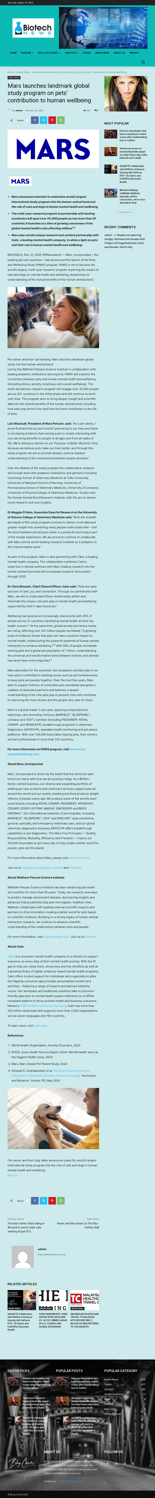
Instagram (43, 867)
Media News (23, 72)
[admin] (10, 110)
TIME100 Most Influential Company (43, 1006)
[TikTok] (124, 1463)
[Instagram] (116, 1463)
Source (12, 1175)
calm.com (40, 1025)
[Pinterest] (52, 120)
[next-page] (16, 1338)
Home (11, 72)
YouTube (75, 867)
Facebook (28, 867)
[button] (143, 62)
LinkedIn (57, 867)
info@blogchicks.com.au (71, 1481)
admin (19, 110)
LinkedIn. (91, 936)
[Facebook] (35, 120)
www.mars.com (79, 858)
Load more (125, 212)
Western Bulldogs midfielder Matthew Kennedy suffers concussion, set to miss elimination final (132, 196)
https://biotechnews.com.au (52, 1254)
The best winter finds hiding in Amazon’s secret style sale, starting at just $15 (26, 1227)
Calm (11, 956)
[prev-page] (10, 1338)
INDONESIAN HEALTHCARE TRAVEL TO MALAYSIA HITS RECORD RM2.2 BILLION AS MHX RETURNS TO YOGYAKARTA (85, 1320)
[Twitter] (43, 120)
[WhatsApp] (61, 120)
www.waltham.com (56, 936)
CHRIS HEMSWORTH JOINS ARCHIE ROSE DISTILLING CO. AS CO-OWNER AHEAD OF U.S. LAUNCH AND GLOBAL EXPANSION (53, 1320)
